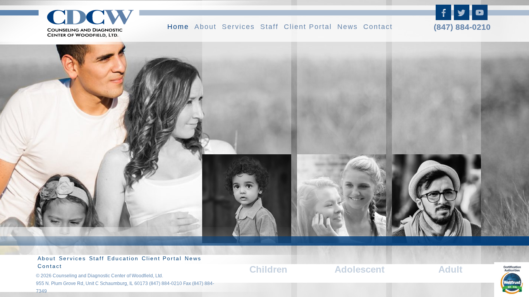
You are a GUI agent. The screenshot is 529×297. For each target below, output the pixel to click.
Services (238, 27)
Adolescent (360, 269)
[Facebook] (444, 17)
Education (123, 258)
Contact (378, 27)
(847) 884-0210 (462, 26)
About (205, 27)
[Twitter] (462, 17)
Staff (269, 27)
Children (268, 269)
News (347, 27)
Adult (450, 269)
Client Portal (308, 27)
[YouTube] (480, 17)
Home (178, 27)
